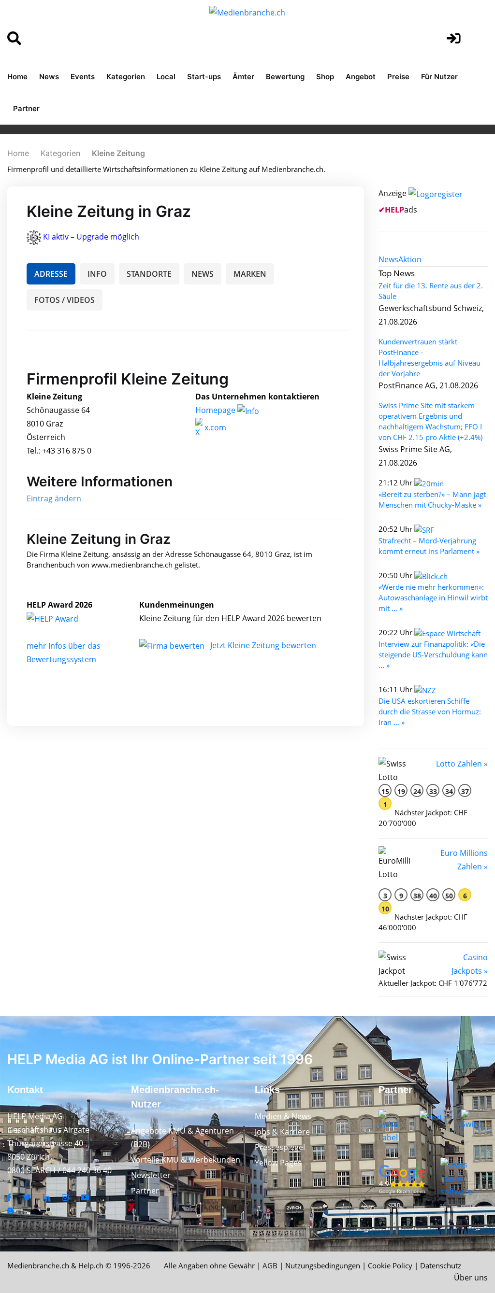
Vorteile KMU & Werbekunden (185, 1159)
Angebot (361, 76)
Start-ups (204, 76)
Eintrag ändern (54, 498)
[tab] (388, 259)
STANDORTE (149, 274)
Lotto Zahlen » (462, 763)
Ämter (243, 76)
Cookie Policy (390, 1265)
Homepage (216, 410)
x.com (214, 427)
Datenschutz (440, 1265)
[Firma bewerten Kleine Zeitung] (172, 645)
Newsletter (151, 1175)
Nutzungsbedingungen (322, 1265)
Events (83, 76)
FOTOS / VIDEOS (64, 300)
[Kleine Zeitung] (63, 618)
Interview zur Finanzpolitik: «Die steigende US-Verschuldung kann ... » (433, 654)
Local (166, 76)
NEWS (202, 274)
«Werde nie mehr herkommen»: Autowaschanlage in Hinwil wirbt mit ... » (433, 597)
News (49, 76)
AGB (269, 1265)
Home (17, 76)
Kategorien (125, 76)
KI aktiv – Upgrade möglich (91, 236)
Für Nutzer (439, 76)
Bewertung (285, 76)
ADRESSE (51, 274)
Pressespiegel (280, 1147)
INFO (97, 274)
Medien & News (283, 1116)
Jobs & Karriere (282, 1131)
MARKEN (249, 274)
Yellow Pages (278, 1162)
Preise (398, 76)
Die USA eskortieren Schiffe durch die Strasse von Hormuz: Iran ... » (430, 711)
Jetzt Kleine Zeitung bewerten (263, 645)
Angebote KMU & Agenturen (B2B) (182, 1137)
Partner (26, 108)
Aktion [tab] (410, 259)
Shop (325, 76)
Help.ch (90, 1265)
